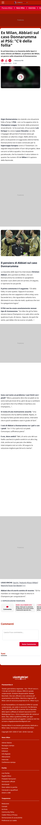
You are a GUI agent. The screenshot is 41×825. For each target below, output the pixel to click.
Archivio (4, 809)
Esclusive (5, 748)
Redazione (5, 804)
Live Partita (5, 773)
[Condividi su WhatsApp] (2, 60)
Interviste (32, 8)
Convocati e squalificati (10, 790)
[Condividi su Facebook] (6, 60)
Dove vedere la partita (9, 787)
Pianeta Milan (7, 8)
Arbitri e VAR (6, 793)
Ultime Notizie (7, 743)
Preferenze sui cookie (9, 820)
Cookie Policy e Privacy (9, 815)
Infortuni (5, 751)
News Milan (20, 8)
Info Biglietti (6, 754)
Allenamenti (6, 757)
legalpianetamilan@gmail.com (19, 721)
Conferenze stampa (8, 762)
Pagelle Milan (6, 776)
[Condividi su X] (9, 60)
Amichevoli (5, 784)
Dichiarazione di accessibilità (12, 818)
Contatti (4, 806)
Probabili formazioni (9, 779)
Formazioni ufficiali (8, 781)
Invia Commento (29, 644)
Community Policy (8, 812)
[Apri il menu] (3, 2)
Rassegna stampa (8, 745)
